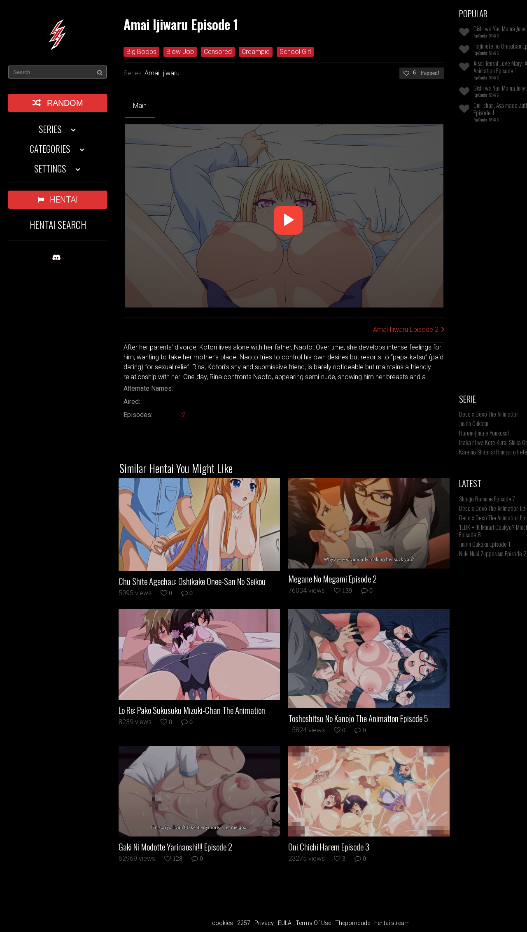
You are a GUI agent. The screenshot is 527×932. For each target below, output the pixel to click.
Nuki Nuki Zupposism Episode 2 (493, 553)
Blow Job (180, 52)
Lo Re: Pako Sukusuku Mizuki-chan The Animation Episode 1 (192, 710)
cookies (222, 923)
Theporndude (352, 923)
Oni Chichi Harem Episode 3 (328, 847)
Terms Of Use (313, 923)
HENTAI (64, 200)
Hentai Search (58, 224)
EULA (284, 923)
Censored (218, 52)
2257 (243, 923)
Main (140, 106)
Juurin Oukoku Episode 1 (485, 543)
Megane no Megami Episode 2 (332, 579)
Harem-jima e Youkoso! (484, 432)
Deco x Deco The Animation (489, 413)
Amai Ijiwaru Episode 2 (405, 329)
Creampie (256, 52)
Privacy (264, 923)
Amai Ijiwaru (162, 73)
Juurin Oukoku (473, 423)
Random (65, 102)
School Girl (295, 52)
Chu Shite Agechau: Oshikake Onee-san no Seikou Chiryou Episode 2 (192, 581)
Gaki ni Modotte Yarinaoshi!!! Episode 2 (175, 847)
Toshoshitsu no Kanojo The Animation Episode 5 (358, 718)
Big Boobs (141, 52)
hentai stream (392, 923)
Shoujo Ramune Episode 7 (487, 498)
